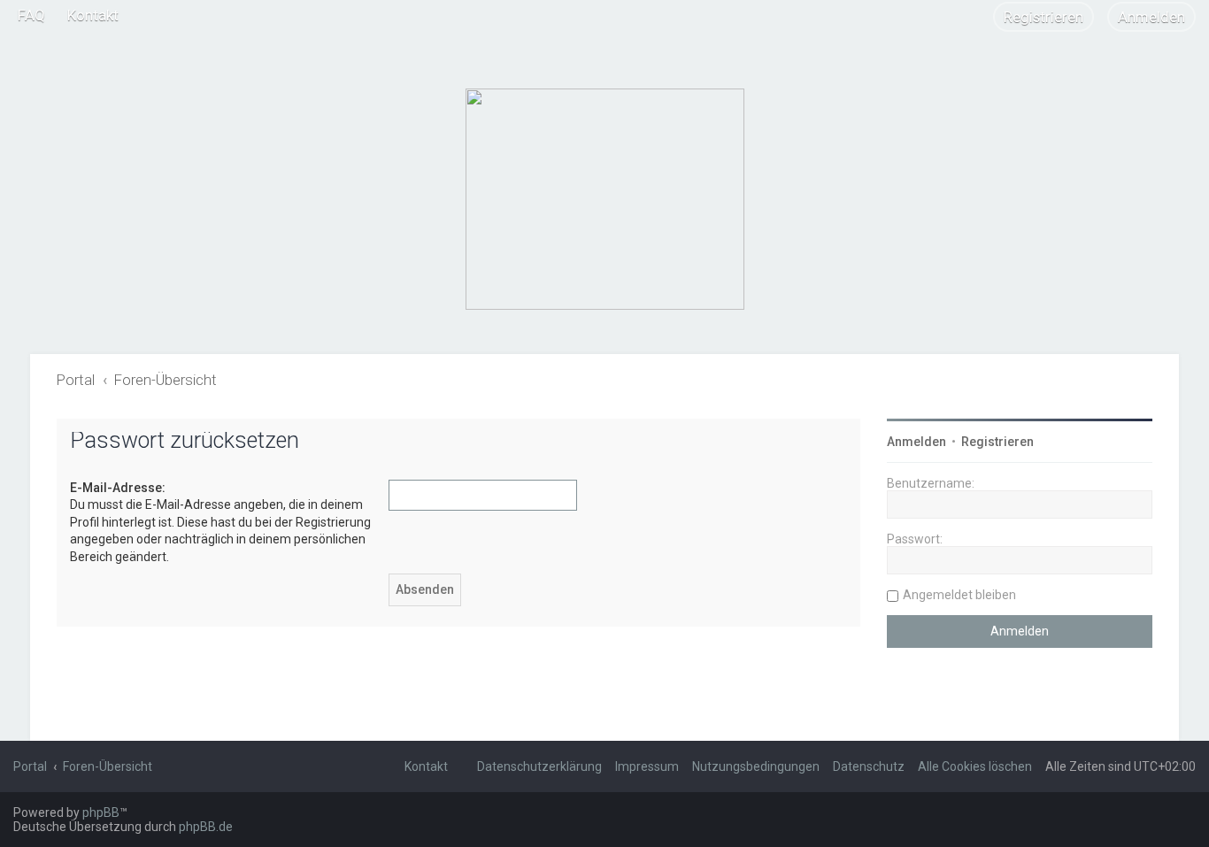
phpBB (100, 812)
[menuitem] (31, 15)
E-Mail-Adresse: (118, 488)
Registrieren (997, 442)
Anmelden (916, 442)
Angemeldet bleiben (959, 595)
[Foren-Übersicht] (605, 199)
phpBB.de (206, 827)
